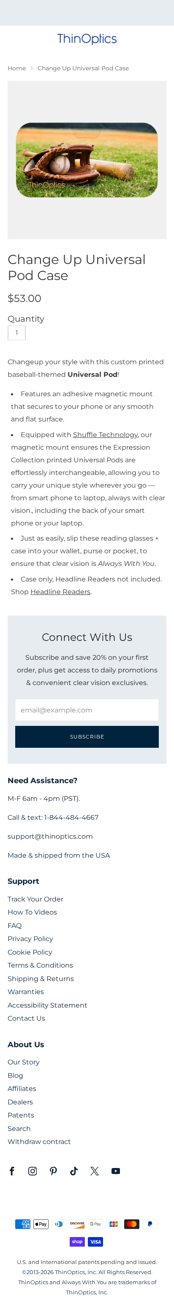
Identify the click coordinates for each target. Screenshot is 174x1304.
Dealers (20, 1102)
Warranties (26, 992)
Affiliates (22, 1089)
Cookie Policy (30, 952)
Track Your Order (35, 899)
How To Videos (32, 912)
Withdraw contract (39, 1142)
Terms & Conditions (40, 965)
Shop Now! (101, 15)
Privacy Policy (30, 939)
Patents (21, 1115)
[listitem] (87, 13)
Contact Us (26, 1018)
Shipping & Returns (41, 979)
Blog (15, 1076)
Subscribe (87, 736)
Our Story (24, 1062)
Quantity (26, 319)
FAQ (15, 926)
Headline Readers (60, 591)
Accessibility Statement (47, 1005)
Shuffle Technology (105, 434)
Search (19, 1129)
